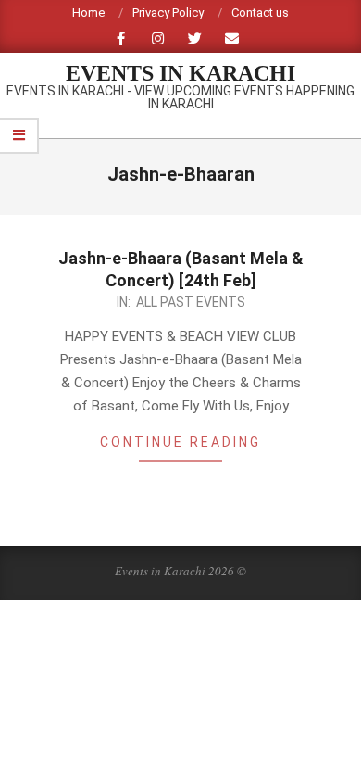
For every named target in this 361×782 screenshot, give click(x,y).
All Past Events (190, 302)
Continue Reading (180, 442)
